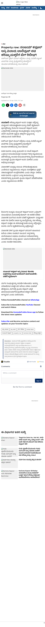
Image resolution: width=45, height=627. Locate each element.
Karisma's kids (27, 333)
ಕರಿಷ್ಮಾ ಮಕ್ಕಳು (37, 333)
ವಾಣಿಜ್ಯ (34, 8)
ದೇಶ (8, 8)
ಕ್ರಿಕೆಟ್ (22, 8)
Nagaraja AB (5, 97)
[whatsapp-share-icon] (3, 106)
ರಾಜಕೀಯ (15, 8)
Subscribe (5, 321)
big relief (13, 329)
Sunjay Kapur (30, 329)
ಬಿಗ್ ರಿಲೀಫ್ (21, 329)
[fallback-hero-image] (9, 441)
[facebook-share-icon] (11, 106)
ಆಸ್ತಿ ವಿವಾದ (5, 329)
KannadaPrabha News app (24, 312)
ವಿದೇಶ (28, 8)
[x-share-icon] (7, 106)
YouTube (29, 305)
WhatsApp (35, 300)
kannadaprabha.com (24, 345)
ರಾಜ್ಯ (3, 8)
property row (17, 333)
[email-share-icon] (20, 106)
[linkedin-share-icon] (16, 106)
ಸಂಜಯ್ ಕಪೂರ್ (6, 333)
